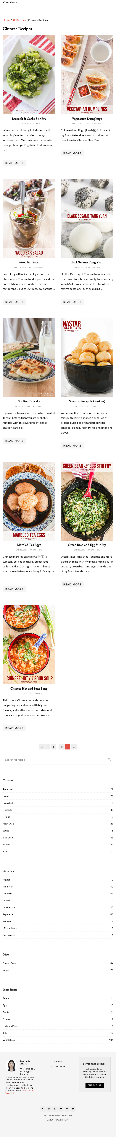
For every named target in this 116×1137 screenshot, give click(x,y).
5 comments (94, 267)
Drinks (6, 816)
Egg (5, 1005)
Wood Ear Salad (29, 262)
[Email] (67, 1109)
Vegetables (9, 1039)
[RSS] (73, 1109)
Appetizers (9, 789)
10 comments (35, 694)
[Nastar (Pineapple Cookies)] (87, 357)
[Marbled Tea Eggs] (29, 501)
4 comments (94, 550)
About (58, 1061)
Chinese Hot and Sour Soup (29, 689)
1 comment (35, 124)
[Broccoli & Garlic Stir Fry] (29, 74)
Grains (6, 1019)
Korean (7, 921)
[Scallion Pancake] (29, 357)
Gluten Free (9, 963)
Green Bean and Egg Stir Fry (87, 545)
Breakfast (8, 802)
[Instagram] (55, 1109)
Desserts (7, 809)
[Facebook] (43, 1109)
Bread (6, 795)
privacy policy (62, 1120)
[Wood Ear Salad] (29, 218)
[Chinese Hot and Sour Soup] (29, 644)
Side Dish (8, 837)
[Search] (109, 759)
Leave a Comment (93, 124)
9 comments (36, 550)
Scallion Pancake (29, 401)
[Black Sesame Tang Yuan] (87, 218)
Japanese (8, 914)
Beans (6, 998)
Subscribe (95, 1085)
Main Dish (8, 823)
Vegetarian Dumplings (87, 119)
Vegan (6, 970)
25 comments (93, 406)
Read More (14, 163)
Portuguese (9, 934)
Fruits (6, 1012)
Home (6, 20)
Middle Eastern (11, 928)
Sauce (6, 830)
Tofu (5, 1032)
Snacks (6, 844)
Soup (5, 851)
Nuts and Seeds (11, 1026)
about (50, 1120)
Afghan (7, 879)
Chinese (7, 893)
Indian (6, 900)
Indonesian (9, 907)
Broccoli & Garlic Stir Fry (29, 119)
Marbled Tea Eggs (29, 545)
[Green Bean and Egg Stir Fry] (87, 501)
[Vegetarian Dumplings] (87, 74)
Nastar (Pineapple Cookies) (87, 401)
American (8, 886)
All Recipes (19, 20)
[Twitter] (61, 1109)
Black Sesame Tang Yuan (87, 262)
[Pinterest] (49, 1109)
